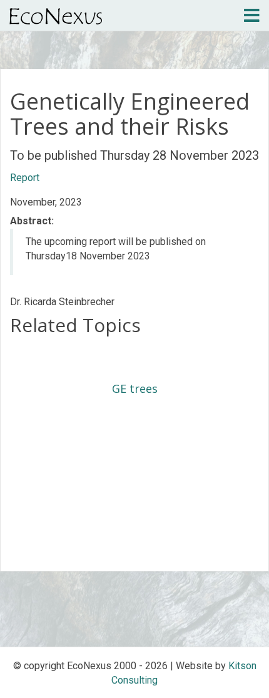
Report (24, 178)
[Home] (55, 16)
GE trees (135, 388)
